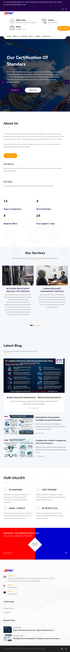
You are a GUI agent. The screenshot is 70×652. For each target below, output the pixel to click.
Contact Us (46, 36)
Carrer (37, 36)
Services (24, 36)
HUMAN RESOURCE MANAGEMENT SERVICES (18, 287)
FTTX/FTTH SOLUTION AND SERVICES (52, 287)
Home (9, 36)
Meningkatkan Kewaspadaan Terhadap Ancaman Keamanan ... (49, 416)
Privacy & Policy (9, 606)
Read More (33, 87)
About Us (16, 36)
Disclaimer (7, 610)
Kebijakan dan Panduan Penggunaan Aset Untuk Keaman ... (51, 439)
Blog (31, 36)
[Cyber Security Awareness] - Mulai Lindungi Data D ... (34, 394)
